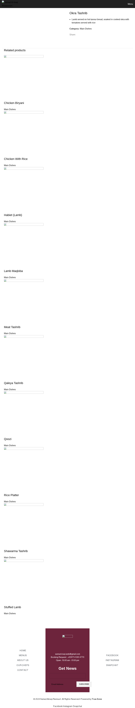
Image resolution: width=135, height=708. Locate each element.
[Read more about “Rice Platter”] (7, 490)
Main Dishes (86, 29)
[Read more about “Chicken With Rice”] (7, 153)
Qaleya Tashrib (13, 383)
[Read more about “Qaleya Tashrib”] (7, 378)
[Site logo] (15, 4)
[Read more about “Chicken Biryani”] (7, 97)
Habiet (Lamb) (13, 215)
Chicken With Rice (16, 159)
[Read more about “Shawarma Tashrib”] (7, 546)
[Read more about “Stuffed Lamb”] (7, 602)
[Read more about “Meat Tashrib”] (7, 322)
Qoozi (7, 439)
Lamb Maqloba (13, 271)
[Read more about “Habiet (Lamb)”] (7, 210)
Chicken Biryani (14, 103)
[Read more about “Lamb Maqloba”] (7, 265)
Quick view (14, 97)
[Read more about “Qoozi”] (7, 434)
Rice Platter (11, 495)
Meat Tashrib (12, 327)
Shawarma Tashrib (16, 551)
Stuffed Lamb (12, 607)
